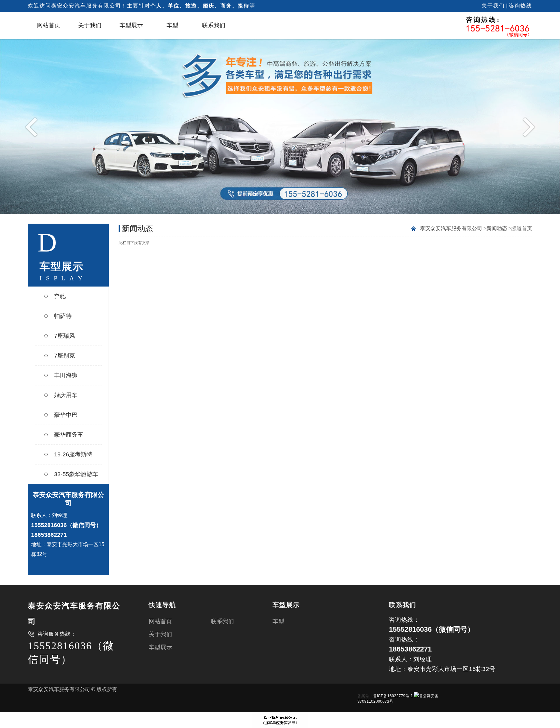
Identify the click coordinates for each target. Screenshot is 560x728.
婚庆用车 (65, 395)
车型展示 (131, 25)
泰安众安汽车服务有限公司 (451, 228)
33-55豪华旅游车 (76, 474)
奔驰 (60, 296)
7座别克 (64, 355)
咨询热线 (520, 5)
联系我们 (213, 25)
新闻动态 (496, 228)
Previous (32, 126)
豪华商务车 (68, 434)
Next (527, 126)
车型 (172, 25)
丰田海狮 (65, 375)
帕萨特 (63, 316)
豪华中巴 (65, 415)
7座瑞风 (64, 336)
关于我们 (493, 5)
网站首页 (48, 25)
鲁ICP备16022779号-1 (393, 696)
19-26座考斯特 (73, 454)
